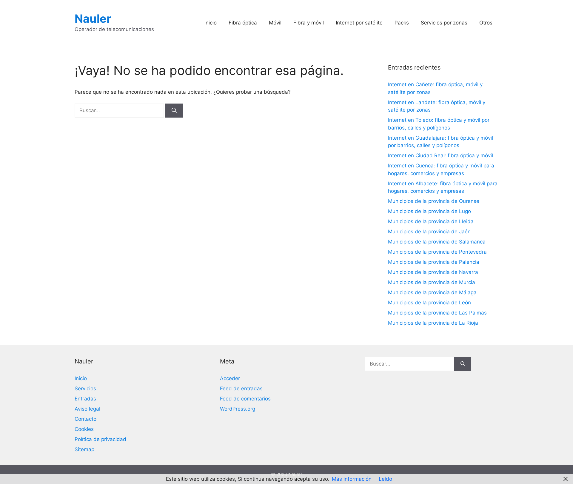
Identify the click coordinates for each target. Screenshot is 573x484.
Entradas (85, 399)
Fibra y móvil (308, 23)
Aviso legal (87, 409)
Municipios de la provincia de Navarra (433, 272)
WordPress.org (237, 409)
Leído (385, 479)
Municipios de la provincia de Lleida (431, 221)
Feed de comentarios (245, 399)
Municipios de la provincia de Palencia (433, 262)
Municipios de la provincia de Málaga (432, 292)
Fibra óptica (243, 23)
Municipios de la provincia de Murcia (431, 282)
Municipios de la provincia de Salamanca (437, 242)
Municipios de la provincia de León (429, 303)
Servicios (85, 388)
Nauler (93, 18)
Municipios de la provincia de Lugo (429, 211)
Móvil (275, 23)
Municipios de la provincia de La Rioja (433, 323)
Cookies (84, 429)
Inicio (210, 23)
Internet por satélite (359, 23)
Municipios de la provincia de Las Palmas (437, 313)
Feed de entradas (241, 388)
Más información (352, 479)
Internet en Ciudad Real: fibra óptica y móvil (440, 155)
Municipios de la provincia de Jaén (429, 232)
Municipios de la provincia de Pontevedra (437, 252)
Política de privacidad (100, 439)
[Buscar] (174, 111)
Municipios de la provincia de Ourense (433, 201)
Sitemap (84, 449)
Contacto (85, 419)
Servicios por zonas (444, 23)
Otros (485, 23)
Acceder (230, 378)
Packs (402, 23)
